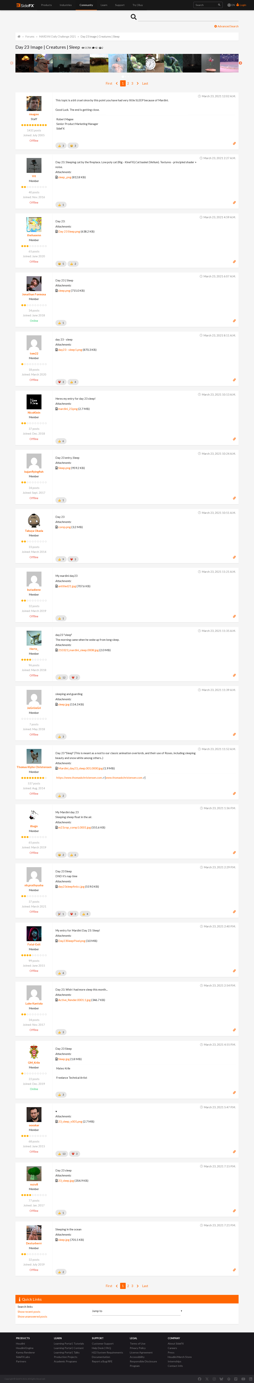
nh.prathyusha (34, 885)
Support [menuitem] (120, 5)
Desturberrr (34, 1243)
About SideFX (176, 1343)
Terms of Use (137, 1343)
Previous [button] (12, 63)
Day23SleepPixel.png (71, 940)
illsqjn (34, 826)
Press (171, 1352)
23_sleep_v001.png (70, 1121)
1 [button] (122, 76)
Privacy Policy (138, 1348)
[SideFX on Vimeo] (235, 1379)
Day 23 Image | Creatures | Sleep (100, 36)
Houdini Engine (24, 1348)
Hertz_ (34, 648)
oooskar (34, 1125)
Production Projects (65, 1356)
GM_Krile (34, 1062)
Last (145, 83)
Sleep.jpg (64, 1059)
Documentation (101, 1356)
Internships (174, 1361)
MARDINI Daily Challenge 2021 (57, 36)
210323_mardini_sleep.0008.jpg (78, 650)
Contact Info (175, 1365)
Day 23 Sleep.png (69, 231)
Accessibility (137, 1356)
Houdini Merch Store (180, 1356)
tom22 (34, 353)
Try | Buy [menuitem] (137, 5)
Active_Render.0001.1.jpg (74, 1000)
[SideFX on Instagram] (214, 1379)
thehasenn (34, 235)
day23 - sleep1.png (70, 349)
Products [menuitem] (46, 5)
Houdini (20, 1343)
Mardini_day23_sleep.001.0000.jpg (80, 768)
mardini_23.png (68, 408)
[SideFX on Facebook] (199, 1379)
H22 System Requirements (107, 1352)
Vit (34, 176)
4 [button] (131, 76)
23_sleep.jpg (66, 1180)
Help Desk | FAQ (101, 1348)
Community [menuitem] (86, 5)
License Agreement (141, 1352)
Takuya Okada (34, 530)
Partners (21, 1361)
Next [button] (240, 63)
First (109, 83)
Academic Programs (65, 1361)
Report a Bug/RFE (102, 1361)
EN (233, 5)
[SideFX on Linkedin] (250, 1379)
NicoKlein (34, 412)
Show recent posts (29, 1311)
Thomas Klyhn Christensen (34, 767)
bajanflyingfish (34, 471)
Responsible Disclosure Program (143, 1363)
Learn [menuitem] (104, 5)
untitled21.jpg (67, 586)
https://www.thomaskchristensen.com (79, 777)
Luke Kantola (34, 1003)
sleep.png (64, 290)
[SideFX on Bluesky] (221, 1379)
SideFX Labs (23, 1356)
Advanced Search (228, 26)
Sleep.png (64, 468)
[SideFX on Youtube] (243, 1379)
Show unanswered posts (32, 1316)
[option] (24, 63)
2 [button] (125, 76)
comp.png (64, 527)
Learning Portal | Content (69, 1348)
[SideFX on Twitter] (207, 1379)
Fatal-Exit (34, 944)
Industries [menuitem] (66, 5)
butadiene (34, 589)
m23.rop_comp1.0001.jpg (74, 827)
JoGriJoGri (34, 708)
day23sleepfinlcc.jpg (71, 886)
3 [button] (128, 76)
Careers (172, 1348)
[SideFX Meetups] (229, 1379)
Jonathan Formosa (34, 294)
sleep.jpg (64, 704)
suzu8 (34, 1184)
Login (242, 5)
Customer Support (103, 1343)
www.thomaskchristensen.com (124, 777)
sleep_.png (64, 177)
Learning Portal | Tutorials (69, 1343)
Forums (29, 36)
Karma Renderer (25, 1352)
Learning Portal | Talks (67, 1352)
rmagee (34, 114)
